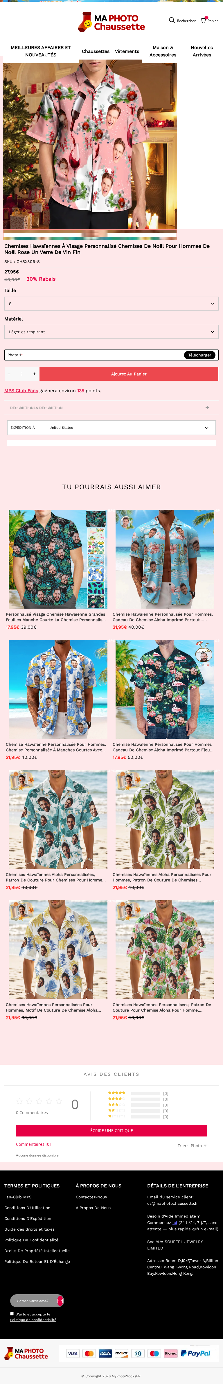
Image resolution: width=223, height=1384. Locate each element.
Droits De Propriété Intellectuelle (37, 1250)
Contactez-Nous (91, 1197)
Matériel (13, 319)
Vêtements (127, 51)
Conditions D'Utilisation (27, 1207)
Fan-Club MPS (18, 1197)
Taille (10, 290)
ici (174, 1222)
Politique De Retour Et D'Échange (37, 1261)
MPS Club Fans (21, 390)
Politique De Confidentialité (31, 1240)
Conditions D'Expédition (27, 1218)
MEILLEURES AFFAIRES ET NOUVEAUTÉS (41, 51)
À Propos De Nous (93, 1207)
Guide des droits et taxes (29, 1229)
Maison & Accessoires (163, 51)
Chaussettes (95, 51)
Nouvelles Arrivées (202, 51)
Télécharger (199, 355)
